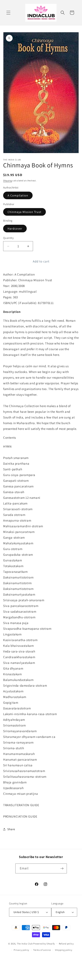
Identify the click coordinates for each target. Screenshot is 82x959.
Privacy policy (21, 949)
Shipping (7, 180)
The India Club (25, 943)
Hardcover (15, 228)
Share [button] (11, 829)
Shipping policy (63, 949)
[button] (8, 12)
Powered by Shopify (44, 943)
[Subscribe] (62, 868)
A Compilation (18, 195)
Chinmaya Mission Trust (24, 212)
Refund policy (66, 943)
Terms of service (42, 949)
